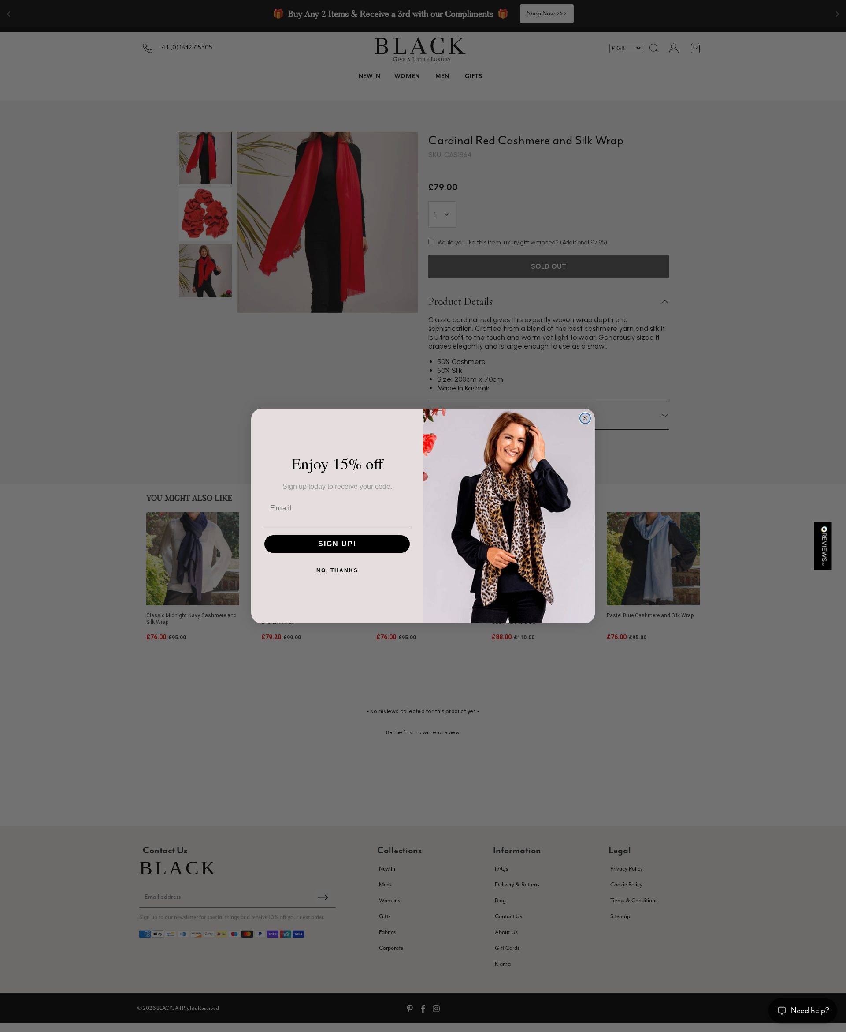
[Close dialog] (585, 418)
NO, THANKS (337, 570)
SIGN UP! (337, 544)
